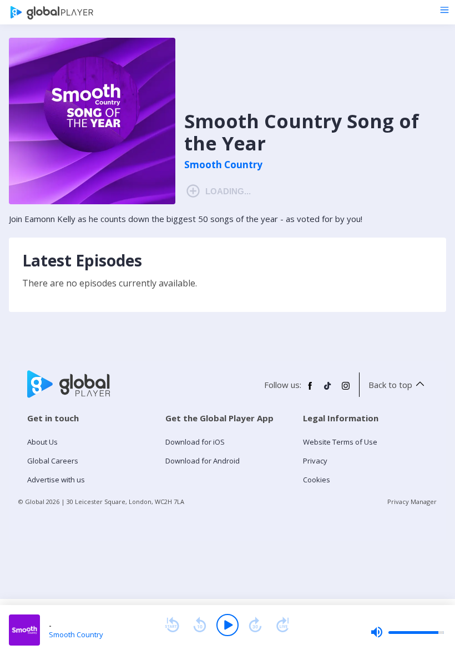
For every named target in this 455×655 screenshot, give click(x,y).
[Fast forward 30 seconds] (255, 625)
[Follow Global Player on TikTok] (328, 390)
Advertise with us (56, 480)
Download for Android (202, 461)
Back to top (390, 384)
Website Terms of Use (340, 442)
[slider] (407, 632)
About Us (42, 442)
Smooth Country (223, 165)
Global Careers (52, 461)
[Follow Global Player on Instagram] (345, 390)
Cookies (316, 480)
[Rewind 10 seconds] (200, 625)
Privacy (315, 461)
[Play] (227, 625)
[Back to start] (172, 625)
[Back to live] (283, 625)
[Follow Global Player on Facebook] (310, 390)
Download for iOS (195, 442)
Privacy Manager (412, 501)
